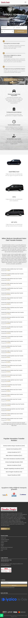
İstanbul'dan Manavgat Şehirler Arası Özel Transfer (12, 409)
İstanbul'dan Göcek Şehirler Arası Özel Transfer (11, 331)
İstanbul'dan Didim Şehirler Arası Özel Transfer (11, 283)
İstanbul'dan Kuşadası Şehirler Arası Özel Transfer (12, 273)
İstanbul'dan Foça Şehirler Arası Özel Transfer (11, 365)
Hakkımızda (3, 538)
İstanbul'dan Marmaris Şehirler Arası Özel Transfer (12, 312)
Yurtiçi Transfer (4, 541)
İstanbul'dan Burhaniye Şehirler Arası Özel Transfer (12, 317)
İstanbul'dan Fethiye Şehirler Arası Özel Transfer (12, 341)
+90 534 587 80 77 (5, 560)
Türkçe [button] (24, 5)
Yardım (2, 542)
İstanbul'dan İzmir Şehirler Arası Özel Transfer (11, 375)
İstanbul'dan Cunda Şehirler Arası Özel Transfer (12, 336)
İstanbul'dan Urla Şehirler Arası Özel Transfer (11, 384)
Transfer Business (5, 539)
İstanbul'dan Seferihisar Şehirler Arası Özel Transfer (12, 404)
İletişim (2, 544)
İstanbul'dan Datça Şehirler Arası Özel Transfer (11, 322)
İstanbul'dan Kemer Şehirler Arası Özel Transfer (11, 370)
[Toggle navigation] (25, 2)
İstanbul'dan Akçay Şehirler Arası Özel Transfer (11, 298)
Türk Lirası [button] (18, 5)
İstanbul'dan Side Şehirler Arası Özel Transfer (11, 399)
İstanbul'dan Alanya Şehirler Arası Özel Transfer (12, 418)
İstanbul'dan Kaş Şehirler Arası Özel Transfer (11, 360)
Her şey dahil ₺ (5, 270)
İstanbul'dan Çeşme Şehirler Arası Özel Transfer (12, 394)
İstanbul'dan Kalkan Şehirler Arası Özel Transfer (11, 351)
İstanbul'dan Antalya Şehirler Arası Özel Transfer (12, 380)
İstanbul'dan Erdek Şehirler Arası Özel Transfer (11, 278)
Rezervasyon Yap (5, 528)
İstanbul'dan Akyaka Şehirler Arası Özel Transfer (12, 302)
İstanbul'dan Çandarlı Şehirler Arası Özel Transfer (12, 355)
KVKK (2, 550)
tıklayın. (16, 82)
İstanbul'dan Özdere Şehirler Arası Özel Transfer (12, 413)
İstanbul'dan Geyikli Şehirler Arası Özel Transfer (11, 288)
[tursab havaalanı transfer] (6, 570)
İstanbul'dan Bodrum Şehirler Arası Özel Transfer (12, 293)
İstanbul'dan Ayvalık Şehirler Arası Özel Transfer (12, 327)
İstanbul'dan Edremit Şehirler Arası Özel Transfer (12, 307)
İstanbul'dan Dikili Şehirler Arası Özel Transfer (11, 346)
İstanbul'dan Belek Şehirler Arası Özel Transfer (11, 389)
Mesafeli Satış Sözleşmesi (7, 547)
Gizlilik (2, 545)
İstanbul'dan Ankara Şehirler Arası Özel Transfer (12, 269)
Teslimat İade (4, 549)
